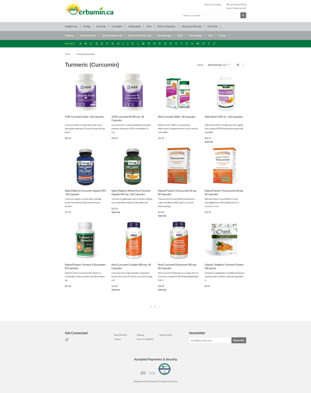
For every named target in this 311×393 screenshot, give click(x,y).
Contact (217, 4)
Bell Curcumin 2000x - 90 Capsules (176, 116)
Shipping (140, 335)
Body (180, 35)
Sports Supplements (112, 35)
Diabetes (69, 35)
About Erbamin (120, 335)
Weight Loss (71, 26)
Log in (228, 8)
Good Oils (212, 26)
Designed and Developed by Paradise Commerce (155, 381)
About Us (209, 4)
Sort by (200, 65)
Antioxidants (134, 26)
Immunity (101, 26)
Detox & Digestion (166, 26)
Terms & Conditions (145, 339)
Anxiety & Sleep (88, 35)
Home (67, 54)
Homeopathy (195, 35)
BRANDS (70, 43)
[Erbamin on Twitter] (67, 340)
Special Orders (165, 335)
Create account (239, 8)
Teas (210, 35)
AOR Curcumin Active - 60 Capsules (84, 116)
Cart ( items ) (237, 4)
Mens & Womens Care (139, 35)
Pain (149, 26)
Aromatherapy (164, 35)
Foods (222, 35)
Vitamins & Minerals (191, 26)
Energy (87, 26)
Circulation (117, 26)
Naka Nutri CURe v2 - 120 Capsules (223, 116)
